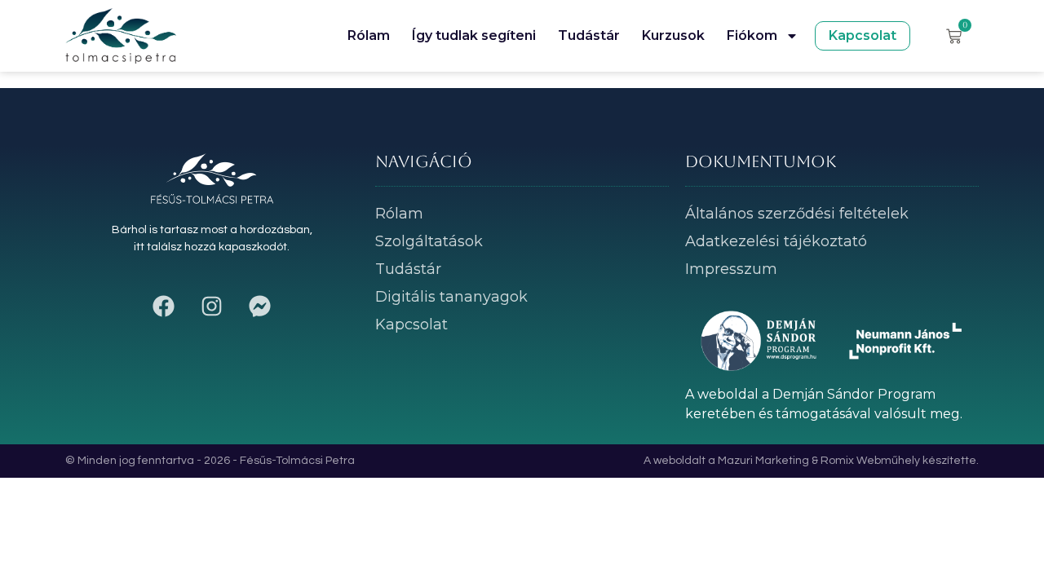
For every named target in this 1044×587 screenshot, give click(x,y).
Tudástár (589, 35)
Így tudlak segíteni (474, 35)
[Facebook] (164, 307)
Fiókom (752, 35)
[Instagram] (212, 307)
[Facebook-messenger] (260, 307)
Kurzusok (673, 35)
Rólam (368, 35)
